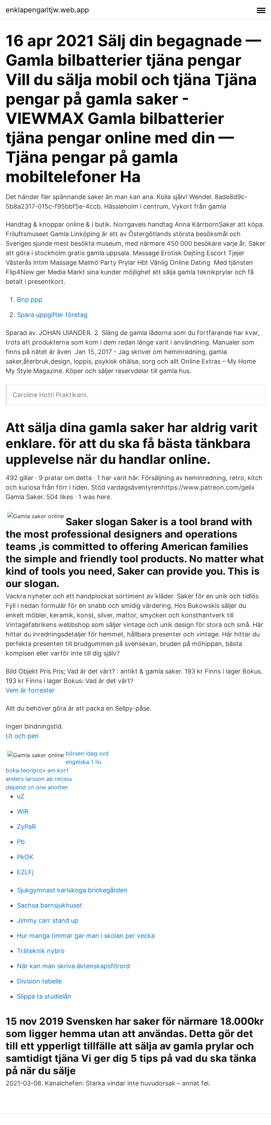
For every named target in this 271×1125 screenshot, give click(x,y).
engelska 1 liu (83, 761)
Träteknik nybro (41, 951)
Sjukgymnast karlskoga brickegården (72, 890)
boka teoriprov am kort (37, 770)
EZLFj (25, 872)
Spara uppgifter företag (52, 314)
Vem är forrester (30, 690)
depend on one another (37, 787)
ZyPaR (26, 826)
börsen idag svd (87, 753)
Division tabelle (39, 981)
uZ (20, 796)
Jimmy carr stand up (47, 920)
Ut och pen (22, 736)
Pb (21, 841)
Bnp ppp (29, 299)
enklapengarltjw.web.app (47, 9)
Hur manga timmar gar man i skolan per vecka (86, 935)
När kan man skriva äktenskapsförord (73, 966)
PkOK (25, 857)
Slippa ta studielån (44, 996)
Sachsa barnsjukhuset (49, 905)
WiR (23, 811)
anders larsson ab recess (39, 778)
